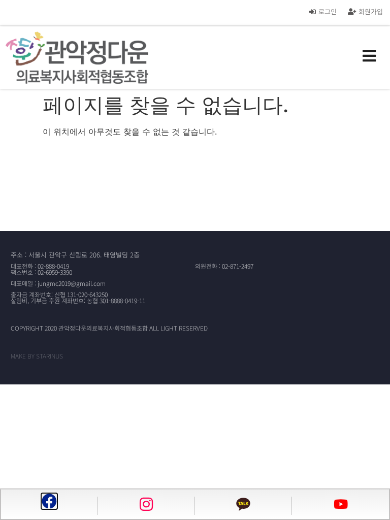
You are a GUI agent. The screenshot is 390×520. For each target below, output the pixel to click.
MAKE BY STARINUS (37, 355)
